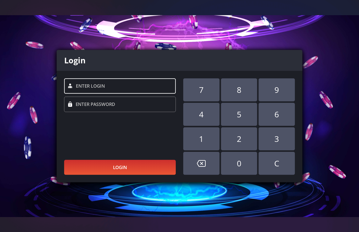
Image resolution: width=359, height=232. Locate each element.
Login (120, 167)
